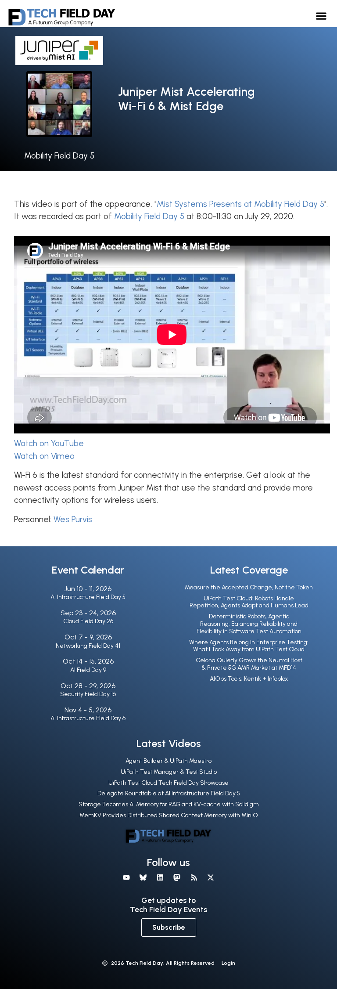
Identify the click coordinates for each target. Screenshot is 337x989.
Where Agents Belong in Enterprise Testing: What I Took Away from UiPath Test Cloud (248, 646)
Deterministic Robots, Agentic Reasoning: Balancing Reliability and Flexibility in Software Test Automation (249, 624)
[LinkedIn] (160, 877)
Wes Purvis (73, 519)
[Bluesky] (143, 877)
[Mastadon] (177, 877)
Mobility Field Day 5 (59, 156)
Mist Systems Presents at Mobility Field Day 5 (240, 204)
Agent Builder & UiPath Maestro (168, 761)
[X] (210, 877)
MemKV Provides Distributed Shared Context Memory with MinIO (168, 815)
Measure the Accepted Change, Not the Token (249, 587)
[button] (321, 15)
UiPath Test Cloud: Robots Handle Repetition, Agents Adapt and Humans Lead (249, 602)
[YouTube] (126, 877)
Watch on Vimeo (44, 456)
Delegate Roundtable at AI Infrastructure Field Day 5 (168, 793)
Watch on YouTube (49, 443)
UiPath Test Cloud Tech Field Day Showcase (168, 783)
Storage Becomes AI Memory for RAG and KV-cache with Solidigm (169, 804)
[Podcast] (193, 877)
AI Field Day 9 (88, 670)
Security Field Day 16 (88, 694)
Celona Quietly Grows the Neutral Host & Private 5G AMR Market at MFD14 (249, 664)
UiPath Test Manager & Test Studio (169, 772)
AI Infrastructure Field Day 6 (87, 718)
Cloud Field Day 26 (88, 621)
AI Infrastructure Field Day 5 (87, 597)
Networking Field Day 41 (88, 646)
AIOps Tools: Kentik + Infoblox (249, 678)
